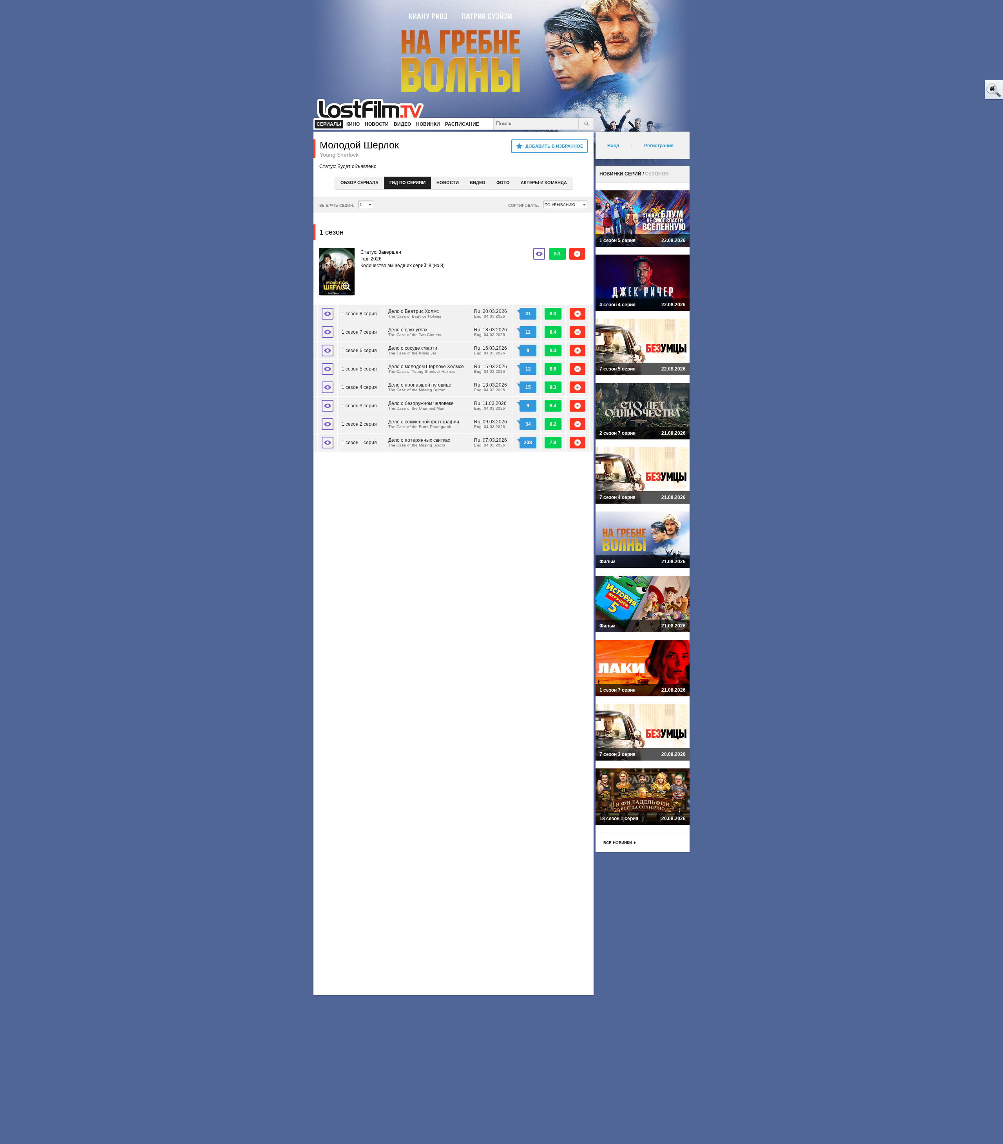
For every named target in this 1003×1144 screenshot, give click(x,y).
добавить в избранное (554, 146)
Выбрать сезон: (336, 205)
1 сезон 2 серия (359, 424)
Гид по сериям (407, 182)
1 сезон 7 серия (359, 332)
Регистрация (658, 145)
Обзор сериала (359, 182)
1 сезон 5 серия (359, 369)
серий (633, 174)
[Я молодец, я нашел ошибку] (964, 90)
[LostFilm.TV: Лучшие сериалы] (374, 107)
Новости (447, 182)
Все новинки (617, 842)
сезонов (657, 174)
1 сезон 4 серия (359, 387)
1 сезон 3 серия (359, 405)
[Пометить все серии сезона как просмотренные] (539, 254)
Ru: (490, 313)
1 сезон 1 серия (359, 442)
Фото (503, 182)
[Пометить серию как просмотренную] (327, 314)
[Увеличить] (337, 272)
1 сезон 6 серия (359, 350)
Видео (477, 182)
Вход (613, 145)
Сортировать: (523, 205)
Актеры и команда (544, 182)
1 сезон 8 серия (359, 313)
